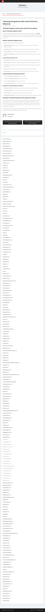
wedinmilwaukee (6, 600)
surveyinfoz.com (6, 163)
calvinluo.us (5, 304)
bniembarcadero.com (7, 295)
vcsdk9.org (5, 254)
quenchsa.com (6, 353)
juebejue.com (5, 165)
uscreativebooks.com (7, 276)
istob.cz (4, 271)
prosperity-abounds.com (7, 427)
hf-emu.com (5, 208)
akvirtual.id (5, 516)
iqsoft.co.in (5, 213)
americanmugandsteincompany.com (10, 350)
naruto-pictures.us (6, 230)
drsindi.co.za (5, 266)
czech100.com (5, 343)
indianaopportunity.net (7, 485)
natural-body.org (6, 324)
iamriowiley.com (6, 557)
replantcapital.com (6, 437)
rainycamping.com (6, 288)
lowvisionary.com (6, 223)
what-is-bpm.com (6, 292)
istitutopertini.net (6, 215)
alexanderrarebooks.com (7, 148)
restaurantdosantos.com (7, 583)
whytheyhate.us (6, 259)
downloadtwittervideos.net (8, 521)
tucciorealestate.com (7, 526)
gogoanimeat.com (6, 579)
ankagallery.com (6, 365)
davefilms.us (5, 194)
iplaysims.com (5, 333)
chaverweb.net (5, 367)
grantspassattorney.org (7, 591)
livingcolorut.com (6, 278)
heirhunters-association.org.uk (9, 206)
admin (14, 25)
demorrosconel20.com (7, 153)
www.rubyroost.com (7, 547)
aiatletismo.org (6, 408)
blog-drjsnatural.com (7, 494)
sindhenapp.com (6, 586)
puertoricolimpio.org (7, 139)
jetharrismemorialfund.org (8, 345)
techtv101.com (6, 242)
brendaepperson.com (7, 369)
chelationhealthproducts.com (8, 497)
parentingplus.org (6, 302)
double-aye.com (6, 273)
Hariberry (22, 5)
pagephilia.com (6, 492)
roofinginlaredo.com (7, 562)
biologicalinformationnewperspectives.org (11, 374)
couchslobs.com (6, 331)
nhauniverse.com (6, 576)
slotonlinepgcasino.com (7, 239)
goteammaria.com (6, 309)
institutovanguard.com (7, 550)
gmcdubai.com (6, 360)
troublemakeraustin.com (7, 384)
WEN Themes (40, 610)
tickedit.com (5, 167)
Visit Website (10, 116)
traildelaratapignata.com (7, 518)
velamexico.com (6, 543)
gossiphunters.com (6, 595)
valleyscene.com (6, 326)
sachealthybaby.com (7, 564)
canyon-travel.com (6, 434)
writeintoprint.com (6, 545)
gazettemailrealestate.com (8, 201)
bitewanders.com (6, 403)
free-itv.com (5, 319)
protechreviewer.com (7, 396)
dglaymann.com (6, 372)
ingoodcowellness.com (7, 141)
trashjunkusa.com (6, 405)
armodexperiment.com (7, 413)
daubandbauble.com (7, 191)
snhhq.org (5, 569)
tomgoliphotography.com (8, 567)
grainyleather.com (6, 398)
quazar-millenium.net (7, 237)
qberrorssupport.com (7, 429)
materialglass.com (6, 538)
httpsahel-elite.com (6, 490)
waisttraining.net (6, 540)
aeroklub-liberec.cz (6, 268)
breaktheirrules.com (7, 420)
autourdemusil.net (6, 338)
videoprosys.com (6, 256)
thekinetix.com (6, 401)
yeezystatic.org (6, 261)
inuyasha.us (5, 211)
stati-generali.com (6, 386)
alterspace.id (5, 506)
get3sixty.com (5, 422)
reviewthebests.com (7, 487)
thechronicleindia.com (7, 244)
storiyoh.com (5, 182)
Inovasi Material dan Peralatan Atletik (23, 108)
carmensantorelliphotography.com (9, 381)
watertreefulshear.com (7, 151)
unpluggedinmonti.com (7, 432)
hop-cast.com (5, 307)
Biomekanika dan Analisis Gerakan (10, 108)
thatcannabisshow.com (7, 417)
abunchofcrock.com (7, 348)
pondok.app (5, 235)
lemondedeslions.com (7, 220)
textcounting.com (6, 593)
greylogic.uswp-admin (7, 203)
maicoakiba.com (6, 227)
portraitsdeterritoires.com (8, 528)
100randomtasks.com (7, 314)
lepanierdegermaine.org (7, 175)
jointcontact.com (6, 321)
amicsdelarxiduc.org (7, 530)
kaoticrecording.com (7, 574)
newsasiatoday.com (7, 502)
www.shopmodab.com (7, 552)
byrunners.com (6, 355)
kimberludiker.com (6, 389)
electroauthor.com (6, 283)
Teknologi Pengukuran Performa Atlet (20, 110)
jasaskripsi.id (5, 509)
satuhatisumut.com (6, 598)
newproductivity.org (6, 312)
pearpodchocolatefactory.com (9, 571)
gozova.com (5, 588)
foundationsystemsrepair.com (8, 160)
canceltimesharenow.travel (8, 187)
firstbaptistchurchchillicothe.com (9, 316)
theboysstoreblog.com (7, 377)
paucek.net (5, 179)
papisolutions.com (6, 143)
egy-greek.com (5, 196)
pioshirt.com (5, 391)
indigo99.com (5, 499)
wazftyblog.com (6, 504)
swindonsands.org (6, 415)
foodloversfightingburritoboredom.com (10, 410)
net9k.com (5, 232)
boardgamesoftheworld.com (8, 155)
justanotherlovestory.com (8, 218)
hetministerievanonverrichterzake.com (10, 533)
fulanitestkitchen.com (7, 393)
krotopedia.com (6, 511)
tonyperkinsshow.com (7, 249)
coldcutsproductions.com (8, 297)
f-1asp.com (5, 199)
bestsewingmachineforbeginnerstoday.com (11, 362)
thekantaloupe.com (6, 247)
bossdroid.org (5, 172)
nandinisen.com (6, 425)
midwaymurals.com (6, 379)
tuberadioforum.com (7, 252)
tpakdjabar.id (5, 514)
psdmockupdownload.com (8, 523)
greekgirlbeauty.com (7, 146)
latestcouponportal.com (7, 300)
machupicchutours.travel (7, 225)
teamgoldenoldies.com (7, 581)
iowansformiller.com (7, 285)
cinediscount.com (6, 189)
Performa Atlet (10, 110)
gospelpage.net (6, 177)
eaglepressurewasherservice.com (9, 280)
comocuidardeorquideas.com (8, 555)
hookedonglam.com (7, 535)
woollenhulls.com (6, 336)
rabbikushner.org (6, 170)
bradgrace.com (6, 341)
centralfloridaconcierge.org (8, 328)
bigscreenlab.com (6, 158)
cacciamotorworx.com (7, 184)
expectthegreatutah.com (7, 290)
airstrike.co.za (5, 264)
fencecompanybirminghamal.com (9, 559)
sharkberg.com (6, 357)
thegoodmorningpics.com (8, 482)
